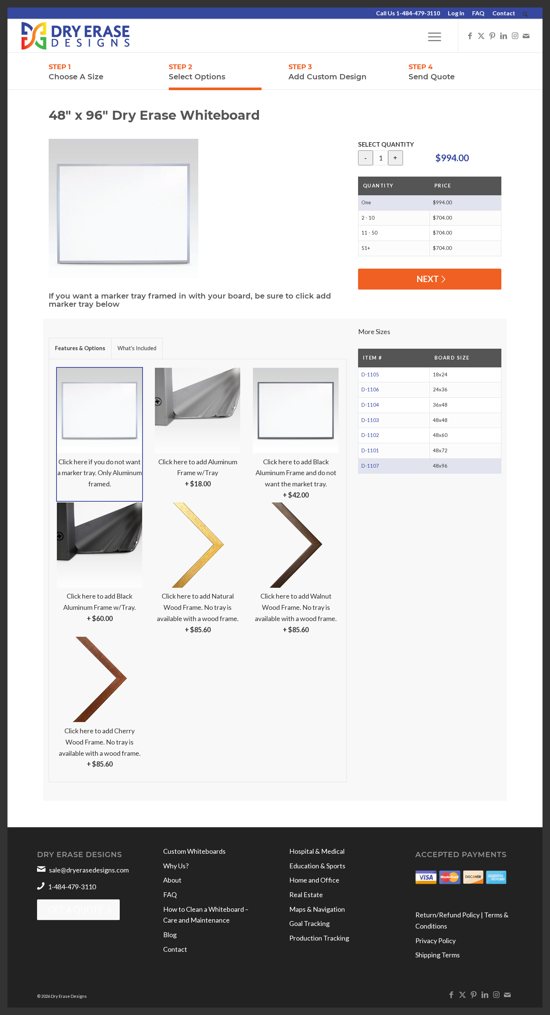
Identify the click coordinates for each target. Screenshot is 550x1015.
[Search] (525, 14)
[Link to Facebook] (470, 35)
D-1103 (370, 420)
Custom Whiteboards (194, 851)
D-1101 (370, 450)
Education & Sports (317, 866)
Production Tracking (319, 938)
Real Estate (306, 894)
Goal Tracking (309, 923)
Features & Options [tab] (80, 348)
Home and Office (314, 880)
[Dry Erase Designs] (75, 35)
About (172, 880)
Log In (456, 12)
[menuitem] (408, 13)
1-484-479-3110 (72, 887)
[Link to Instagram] (514, 35)
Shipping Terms (437, 955)
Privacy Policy (435, 940)
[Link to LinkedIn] (503, 35)
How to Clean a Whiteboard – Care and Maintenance (205, 914)
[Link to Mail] (526, 35)
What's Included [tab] (136, 348)
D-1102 (370, 435)
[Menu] (435, 35)
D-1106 (370, 389)
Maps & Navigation (317, 909)
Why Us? (176, 866)
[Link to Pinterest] (492, 35)
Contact (503, 12)
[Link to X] (481, 35)
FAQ (478, 12)
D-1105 (370, 374)
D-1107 (370, 466)
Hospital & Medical (317, 851)
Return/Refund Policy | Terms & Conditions (461, 920)
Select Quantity (386, 144)
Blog (170, 934)
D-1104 (370, 405)
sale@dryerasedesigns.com (89, 870)
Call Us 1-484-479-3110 (408, 12)
